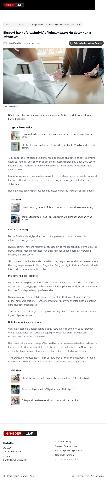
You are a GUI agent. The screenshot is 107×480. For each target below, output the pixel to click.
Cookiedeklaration (64, 455)
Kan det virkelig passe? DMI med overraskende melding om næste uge (58, 207)
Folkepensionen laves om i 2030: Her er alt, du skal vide (50, 400)
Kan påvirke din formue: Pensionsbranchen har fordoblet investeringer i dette (58, 135)
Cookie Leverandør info (67, 459)
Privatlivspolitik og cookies (68, 450)
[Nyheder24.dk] (49, 5)
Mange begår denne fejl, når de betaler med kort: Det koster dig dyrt (56, 378)
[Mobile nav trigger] (101, 5)
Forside (9, 25)
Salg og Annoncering (66, 446)
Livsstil (22, 25)
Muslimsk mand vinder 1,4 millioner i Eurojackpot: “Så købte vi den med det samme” (60, 146)
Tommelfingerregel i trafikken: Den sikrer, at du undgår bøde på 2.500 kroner (57, 218)
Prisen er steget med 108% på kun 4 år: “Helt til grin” (48, 389)
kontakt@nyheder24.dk (14, 460)
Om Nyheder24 (63, 441)
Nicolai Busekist (14, 43)
